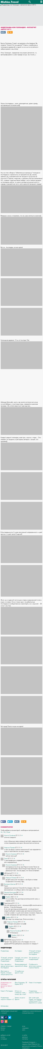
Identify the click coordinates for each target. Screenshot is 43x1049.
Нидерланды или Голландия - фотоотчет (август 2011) (6, 985)
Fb (4, 832)
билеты (3, 1028)
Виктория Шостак (9, 884)
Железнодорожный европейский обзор (21, 965)
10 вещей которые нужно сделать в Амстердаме (35, 952)
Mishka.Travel (9, 2)
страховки (25, 1028)
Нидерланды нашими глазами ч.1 (35, 992)
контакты (25, 1039)
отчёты (3, 1037)
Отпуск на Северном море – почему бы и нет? (20, 992)
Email (8, 832)
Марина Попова (9, 848)
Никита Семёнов (9, 835)
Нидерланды (5, 951)
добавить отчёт (5, 1035)
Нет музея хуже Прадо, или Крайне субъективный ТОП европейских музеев (35, 1000)
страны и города (6, 1026)
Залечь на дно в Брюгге (20, 998)
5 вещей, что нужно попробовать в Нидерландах (21, 959)
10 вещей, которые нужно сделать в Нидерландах (7, 959)
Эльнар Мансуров (10, 892)
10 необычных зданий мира (19, 972)
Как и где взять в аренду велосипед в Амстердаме (7, 966)
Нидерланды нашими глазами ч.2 (7, 998)
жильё (2, 1030)
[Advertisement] (21, 78)
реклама (25, 1037)
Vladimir (8, 897)
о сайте (24, 1035)
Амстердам (18, 951)
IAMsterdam (4, 1006)
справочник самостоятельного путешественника (32, 1012)
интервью (4, 1039)
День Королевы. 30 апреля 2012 (21, 983)
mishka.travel (5, 1011)
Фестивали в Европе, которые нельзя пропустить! (6, 972)
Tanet (6, 859)
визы (23, 1026)
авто (23, 1030)
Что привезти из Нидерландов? (34, 958)
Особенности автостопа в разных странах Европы (35, 966)
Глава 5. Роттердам (7, 991)
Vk (1, 832)
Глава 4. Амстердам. (35, 983)
